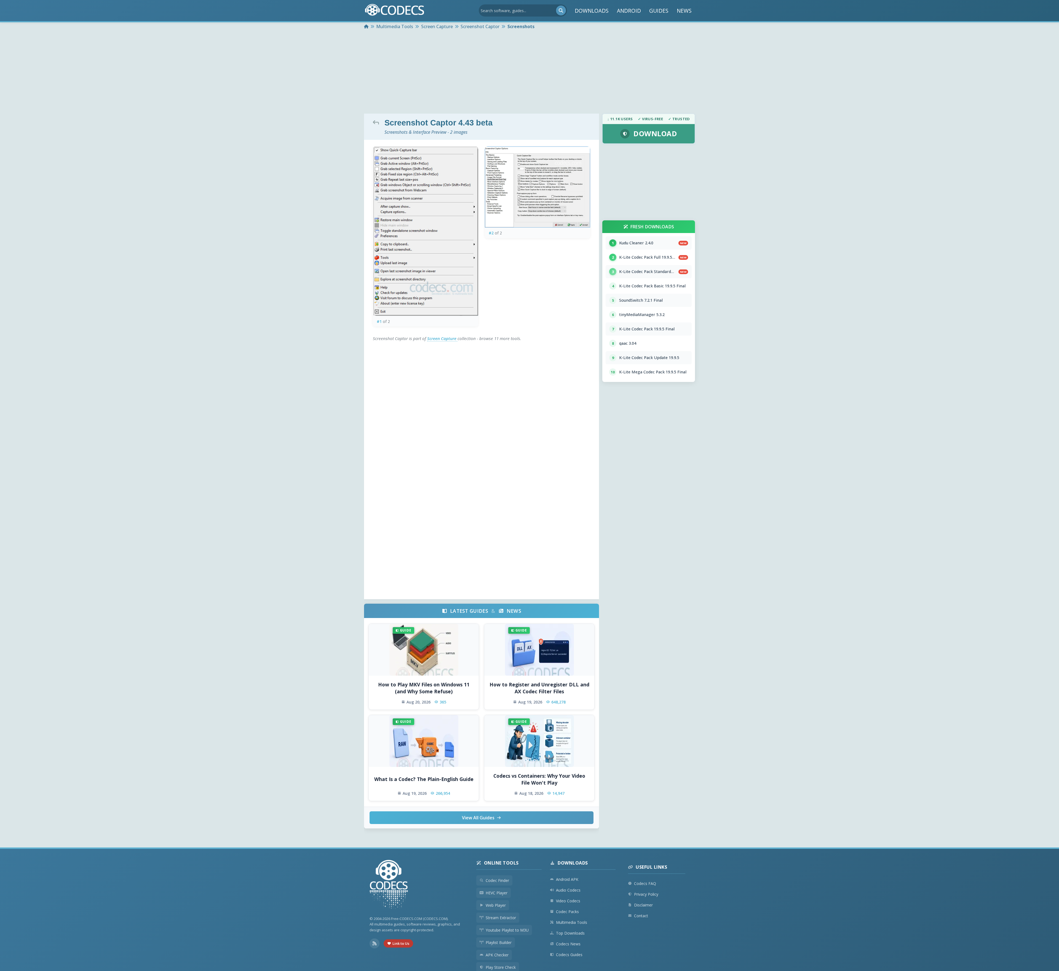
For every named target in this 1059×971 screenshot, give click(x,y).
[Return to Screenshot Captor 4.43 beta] (377, 122)
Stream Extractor (501, 917)
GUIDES (658, 10)
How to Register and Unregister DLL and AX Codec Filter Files (539, 688)
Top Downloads (570, 933)
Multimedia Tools (571, 922)
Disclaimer (643, 905)
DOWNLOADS (592, 10)
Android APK (567, 879)
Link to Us (400, 943)
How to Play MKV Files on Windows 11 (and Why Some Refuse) (423, 688)
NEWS (684, 10)
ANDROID (629, 10)
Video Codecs (568, 900)
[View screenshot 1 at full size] (425, 231)
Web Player (496, 905)
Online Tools (501, 863)
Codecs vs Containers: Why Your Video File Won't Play (539, 779)
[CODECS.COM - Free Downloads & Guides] (389, 885)
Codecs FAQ (645, 883)
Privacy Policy (646, 894)
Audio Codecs (568, 890)
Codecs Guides (569, 954)
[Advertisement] (529, 72)
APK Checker (497, 954)
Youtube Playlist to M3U (507, 930)
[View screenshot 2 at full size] (537, 187)
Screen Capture (442, 338)
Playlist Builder (499, 942)
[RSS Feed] (374, 943)
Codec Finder (497, 880)
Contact (641, 915)
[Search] (561, 10)
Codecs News (568, 943)
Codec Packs (567, 911)
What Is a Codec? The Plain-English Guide (424, 779)
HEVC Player (496, 892)
